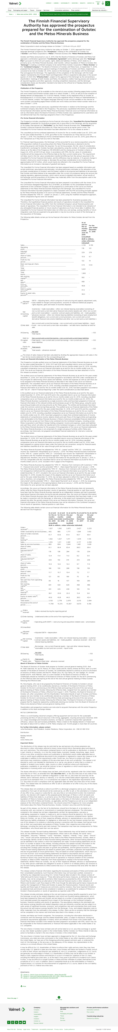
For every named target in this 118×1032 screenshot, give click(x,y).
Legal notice (26, 1029)
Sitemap (19, 1029)
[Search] (107, 3)
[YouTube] (24, 1022)
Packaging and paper (66, 1013)
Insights (36, 1016)
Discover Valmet (38, 1023)
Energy (62, 1018)
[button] (11, 14)
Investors (36, 1018)
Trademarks (34, 1029)
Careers (36, 1012)
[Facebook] (8, 1022)
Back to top (59, 999)
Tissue (62, 1016)
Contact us (37, 1021)
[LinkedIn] (20, 1022)
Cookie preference (69, 1029)
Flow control (90, 1012)
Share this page (11, 998)
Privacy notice (58, 1029)
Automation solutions (93, 1009)
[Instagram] (12, 1022)
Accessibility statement (46, 1029)
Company (36, 1009)
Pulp (61, 1011)
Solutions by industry (93, 1018)
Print (24, 986)
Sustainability (38, 1014)
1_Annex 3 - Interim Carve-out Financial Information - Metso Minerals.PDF (44, 974)
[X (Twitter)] (16, 1022)
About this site (11, 1029)
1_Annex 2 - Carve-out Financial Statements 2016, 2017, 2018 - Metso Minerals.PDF (47, 976)
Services (62, 1020)
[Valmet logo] (15, 3)
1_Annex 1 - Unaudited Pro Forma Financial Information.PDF (40, 977)
